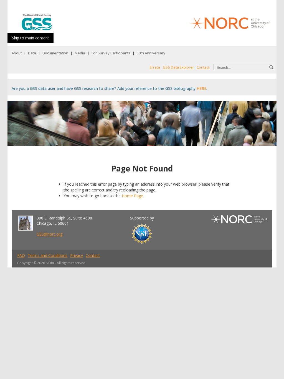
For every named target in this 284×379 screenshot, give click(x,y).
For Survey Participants (111, 52)
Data (32, 52)
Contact (203, 67)
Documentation (55, 52)
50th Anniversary (151, 52)
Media (80, 52)
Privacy (76, 255)
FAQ (21, 255)
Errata (155, 67)
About (17, 52)
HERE (201, 88)
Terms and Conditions (47, 255)
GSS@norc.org (49, 234)
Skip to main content (30, 38)
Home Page (132, 195)
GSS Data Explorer (178, 67)
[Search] (271, 67)
